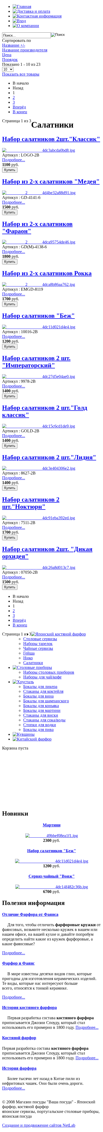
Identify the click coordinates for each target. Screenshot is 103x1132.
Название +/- (13, 45)
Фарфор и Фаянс (18, 963)
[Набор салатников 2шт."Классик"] (38, 150)
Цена (6, 55)
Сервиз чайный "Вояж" (52, 876)
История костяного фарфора (29, 1007)
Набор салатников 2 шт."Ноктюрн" (30, 503)
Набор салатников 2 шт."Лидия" (49, 457)
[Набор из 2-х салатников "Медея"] (39, 192)
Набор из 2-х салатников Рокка (47, 273)
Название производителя (24, 50)
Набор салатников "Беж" (38, 315)
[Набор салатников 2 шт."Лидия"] (38, 468)
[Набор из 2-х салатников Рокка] (38, 284)
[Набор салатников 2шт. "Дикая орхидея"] (38, 567)
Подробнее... (13, 160)
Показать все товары (20, 74)
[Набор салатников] (51, 861)
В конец (20, 112)
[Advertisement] (28, 777)
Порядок (10, 59)
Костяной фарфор (19, 1037)
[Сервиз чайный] (51, 887)
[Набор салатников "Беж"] (38, 327)
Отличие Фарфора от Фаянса (30, 914)
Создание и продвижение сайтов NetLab (38, 1125)
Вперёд (19, 107)
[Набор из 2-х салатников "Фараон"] (38, 242)
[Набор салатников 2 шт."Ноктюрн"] (38, 518)
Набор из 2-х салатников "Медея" (51, 181)
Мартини (51, 825)
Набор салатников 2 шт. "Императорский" (36, 362)
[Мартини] (51, 835)
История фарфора (19, 1068)
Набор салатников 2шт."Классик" (51, 139)
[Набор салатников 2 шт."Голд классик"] (38, 426)
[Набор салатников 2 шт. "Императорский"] (38, 376)
